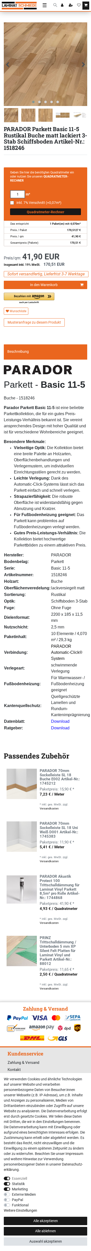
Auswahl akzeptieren (45, 1241)
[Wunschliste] (78, 6)
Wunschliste (17, 311)
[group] (22, 784)
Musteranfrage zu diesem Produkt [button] (34, 322)
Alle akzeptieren (45, 1221)
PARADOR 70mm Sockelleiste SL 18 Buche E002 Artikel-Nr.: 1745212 (60, 777)
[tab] (45, 351)
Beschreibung (18, 351)
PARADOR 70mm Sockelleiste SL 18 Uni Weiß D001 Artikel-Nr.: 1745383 (59, 830)
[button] (29, 298)
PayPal (17, 1200)
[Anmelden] (62, 6)
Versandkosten (49, 808)
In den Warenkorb (44, 285)
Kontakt (14, 1069)
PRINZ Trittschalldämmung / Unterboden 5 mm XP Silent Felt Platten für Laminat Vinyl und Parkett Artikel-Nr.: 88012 (58, 951)
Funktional (20, 1205)
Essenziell (19, 1178)
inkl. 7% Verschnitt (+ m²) (38, 203)
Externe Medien (24, 1194)
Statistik (18, 1184)
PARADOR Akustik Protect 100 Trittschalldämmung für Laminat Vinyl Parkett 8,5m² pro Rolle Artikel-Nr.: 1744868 (60, 887)
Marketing (20, 1189)
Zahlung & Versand (23, 1062)
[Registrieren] (71, 6)
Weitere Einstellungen (20, 1210)
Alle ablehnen (45, 1231)
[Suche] (55, 5)
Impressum (74, 1154)
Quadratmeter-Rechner (45, 212)
